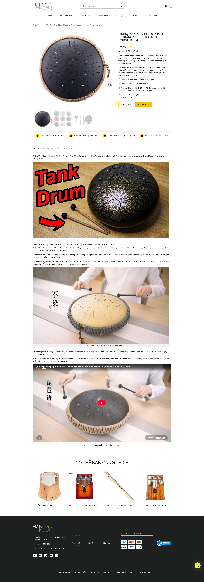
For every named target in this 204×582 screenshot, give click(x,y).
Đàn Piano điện (66, 15)
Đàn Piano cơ (86, 15)
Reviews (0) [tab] (69, 148)
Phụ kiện (119, 15)
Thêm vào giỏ (126, 104)
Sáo (43, 25)
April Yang (144, 261)
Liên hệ (90, 543)
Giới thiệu (106, 543)
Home (49, 15)
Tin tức (134, 15)
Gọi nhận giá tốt (143, 104)
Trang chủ (36, 25)
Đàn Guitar (103, 15)
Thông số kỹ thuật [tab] (51, 148)
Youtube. (83, 264)
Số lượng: (122, 98)
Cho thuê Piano (151, 15)
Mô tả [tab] (36, 148)
